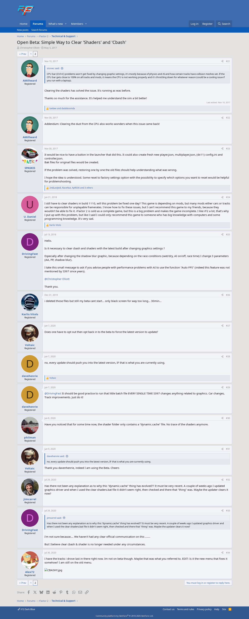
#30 (228, 418)
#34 (228, 552)
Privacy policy (204, 609)
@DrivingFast (52, 393)
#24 (228, 197)
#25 (228, 234)
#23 (228, 148)
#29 (228, 387)
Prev (23, 54)
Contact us (168, 609)
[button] (65, 23)
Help (216, 609)
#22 (228, 117)
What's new (55, 23)
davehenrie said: (56, 456)
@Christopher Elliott (56, 279)
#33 (228, 510)
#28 (228, 356)
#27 (228, 325)
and (62, 108)
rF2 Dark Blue (27, 609)
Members (77, 23)
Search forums (39, 29)
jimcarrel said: (54, 517)
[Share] (222, 61)
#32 (228, 479)
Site (224, 609)
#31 (228, 448)
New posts (22, 29)
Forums (38, 23)
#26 (228, 294)
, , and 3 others (71, 187)
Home (23, 23)
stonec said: (53, 68)
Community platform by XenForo (124, 615)
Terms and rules (185, 609)
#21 (228, 61)
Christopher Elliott (30, 47)
